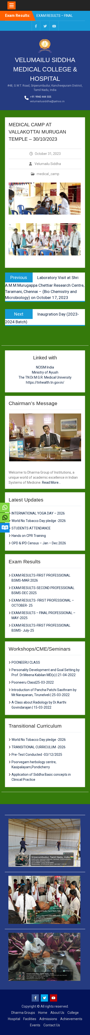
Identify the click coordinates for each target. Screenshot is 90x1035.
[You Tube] (54, 26)
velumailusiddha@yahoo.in (47, 101)
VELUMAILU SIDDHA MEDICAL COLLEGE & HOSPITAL (45, 69)
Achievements (71, 1019)
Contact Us (51, 1025)
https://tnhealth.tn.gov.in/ (45, 382)
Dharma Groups (23, 1013)
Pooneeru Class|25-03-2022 (33, 682)
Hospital (14, 1019)
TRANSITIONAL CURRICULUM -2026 (39, 747)
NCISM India (45, 367)
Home (42, 1013)
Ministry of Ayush (45, 372)
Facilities (29, 1019)
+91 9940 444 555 (40, 96)
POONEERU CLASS (26, 662)
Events (35, 1025)
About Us (57, 1013)
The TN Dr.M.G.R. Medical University (45, 377)
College (73, 1013)
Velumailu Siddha (48, 164)
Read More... (51, 482)
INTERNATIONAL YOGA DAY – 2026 (38, 513)
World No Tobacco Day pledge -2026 (39, 521)
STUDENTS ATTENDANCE (31, 528)
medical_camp (48, 174)
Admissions (48, 1019)
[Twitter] (45, 26)
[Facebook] (36, 26)
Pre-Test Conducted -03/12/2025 (37, 754)
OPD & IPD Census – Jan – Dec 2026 (39, 543)
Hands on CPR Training (29, 536)
